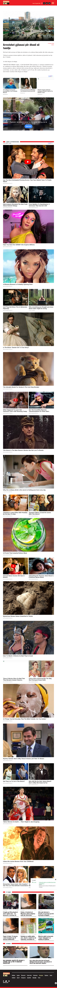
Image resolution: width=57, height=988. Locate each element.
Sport (18, 977)
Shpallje (34, 977)
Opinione (35, 975)
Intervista (29, 975)
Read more (28, 126)
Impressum (5, 982)
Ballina (13, 975)
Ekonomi (23, 975)
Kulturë (13, 977)
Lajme (18, 975)
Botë (51, 975)
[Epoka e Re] (6, 4)
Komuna (41, 975)
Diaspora (23, 977)
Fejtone (46, 975)
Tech (39, 977)
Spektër (29, 977)
